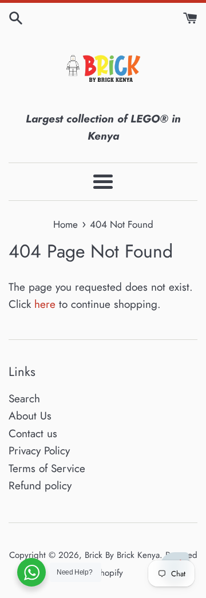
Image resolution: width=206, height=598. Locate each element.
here (45, 304)
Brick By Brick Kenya (122, 555)
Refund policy (40, 485)
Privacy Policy (39, 450)
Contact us (33, 433)
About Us (30, 415)
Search (24, 398)
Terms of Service (47, 468)
